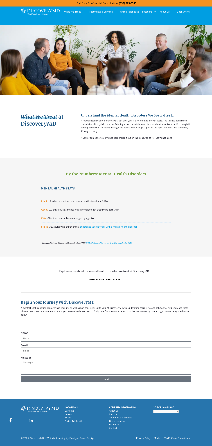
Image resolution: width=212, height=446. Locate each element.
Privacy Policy (143, 437)
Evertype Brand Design (81, 437)
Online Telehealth (129, 11)
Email (24, 345)
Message (26, 357)
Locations (147, 11)
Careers (113, 414)
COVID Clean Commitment (177, 437)
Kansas (68, 414)
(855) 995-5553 (127, 3)
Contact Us (114, 428)
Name (24, 333)
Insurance (114, 424)
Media (157, 437)
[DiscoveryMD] (40, 12)
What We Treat (72, 11)
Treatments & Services (100, 11)
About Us (165, 11)
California (69, 410)
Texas (68, 417)
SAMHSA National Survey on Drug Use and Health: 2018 (109, 243)
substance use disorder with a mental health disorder (108, 226)
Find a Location (117, 421)
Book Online (183, 11)
